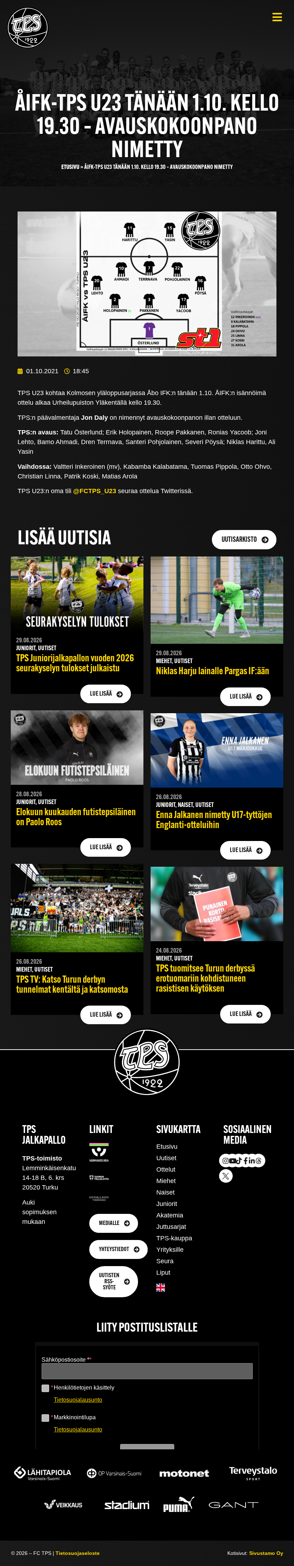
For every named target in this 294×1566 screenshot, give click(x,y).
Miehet (166, 1181)
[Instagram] (226, 1160)
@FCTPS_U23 (94, 491)
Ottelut (165, 1169)
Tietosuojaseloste (78, 1553)
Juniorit (166, 1203)
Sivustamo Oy (266, 1553)
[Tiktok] (239, 1160)
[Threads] (258, 1160)
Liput (163, 1272)
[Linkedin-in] (252, 1160)
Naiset (165, 1192)
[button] (277, 17)
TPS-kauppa (174, 1238)
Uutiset (166, 1158)
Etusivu (70, 167)
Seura (165, 1261)
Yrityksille (170, 1249)
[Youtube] (232, 1160)
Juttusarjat (171, 1226)
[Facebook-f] (245, 1160)
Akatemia (169, 1215)
